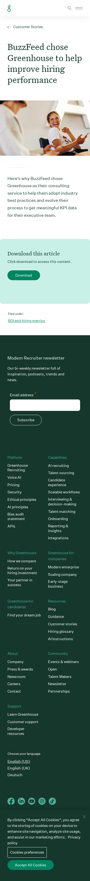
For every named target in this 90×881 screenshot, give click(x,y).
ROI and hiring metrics (26, 320)
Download (23, 275)
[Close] (84, 816)
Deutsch (15, 775)
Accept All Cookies (30, 865)
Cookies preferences (27, 852)
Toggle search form (69, 8)
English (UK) (18, 768)
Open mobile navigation (79, 8)
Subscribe (25, 420)
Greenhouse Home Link (9, 8)
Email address (23, 394)
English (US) (18, 761)
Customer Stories (27, 27)
